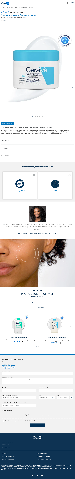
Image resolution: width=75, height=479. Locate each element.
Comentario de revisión (7, 377)
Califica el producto (8, 365)
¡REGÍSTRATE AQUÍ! (37, 302)
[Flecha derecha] (70, 325)
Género (59, 395)
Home (4, 7)
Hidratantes (16, 7)
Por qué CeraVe (6, 447)
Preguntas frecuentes (8, 456)
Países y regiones (42, 453)
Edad (40, 395)
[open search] (68, 3)
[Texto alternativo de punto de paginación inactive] (35, 116)
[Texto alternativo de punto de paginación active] (32, 116)
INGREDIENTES (5, 444)
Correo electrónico (43, 387)
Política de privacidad (44, 456)
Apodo (4, 387)
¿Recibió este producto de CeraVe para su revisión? (14, 402)
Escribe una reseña (18, 12)
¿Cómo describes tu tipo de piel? (10, 395)
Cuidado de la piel (10, 7)
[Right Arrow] (72, 86)
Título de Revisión (6, 371)
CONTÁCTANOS (5, 453)
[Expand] (37, 140)
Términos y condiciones (8, 459)
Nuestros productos (7, 442)
